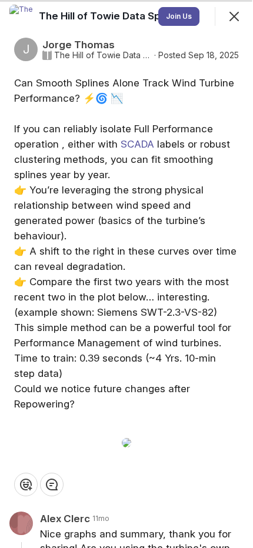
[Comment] (52, 484)
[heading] (110, 16)
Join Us (179, 16)
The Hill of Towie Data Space (103, 55)
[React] (26, 484)
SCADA (137, 144)
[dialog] (126, 274)
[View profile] (21, 16)
